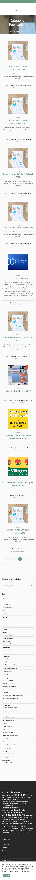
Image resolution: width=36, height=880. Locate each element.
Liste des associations (9, 767)
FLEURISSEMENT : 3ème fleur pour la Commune (18, 488)
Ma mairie (16, 35)
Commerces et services (8, 606)
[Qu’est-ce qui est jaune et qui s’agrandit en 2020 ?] (18, 422)
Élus (5, 656)
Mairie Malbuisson (12, 89)
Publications (6, 660)
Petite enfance (7, 630)
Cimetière (6, 696)
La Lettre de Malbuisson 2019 (18, 394)
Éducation (5, 621)
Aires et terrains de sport (10, 711)
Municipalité (6, 651)
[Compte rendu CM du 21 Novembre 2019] (18, 517)
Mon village (5, 681)
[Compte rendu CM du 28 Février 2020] (18, 325)
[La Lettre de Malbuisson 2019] (18, 378)
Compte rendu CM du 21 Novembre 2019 (18, 535)
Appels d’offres (8, 647)
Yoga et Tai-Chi (7, 752)
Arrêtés (6, 665)
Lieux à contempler (8, 758)
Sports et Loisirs (6, 709)
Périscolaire (6, 626)
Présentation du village (9, 690)
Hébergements (7, 611)
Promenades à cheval (9, 736)
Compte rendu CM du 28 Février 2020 (18, 342)
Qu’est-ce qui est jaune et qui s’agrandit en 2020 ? (18, 440)
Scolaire (5, 633)
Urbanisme (6, 678)
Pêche (5, 733)
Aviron (5, 714)
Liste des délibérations (10, 672)
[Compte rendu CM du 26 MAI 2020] (18, 215)
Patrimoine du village (9, 687)
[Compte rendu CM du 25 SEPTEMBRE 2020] (18, 107)
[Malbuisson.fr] (18, 7)
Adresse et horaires (8, 639)
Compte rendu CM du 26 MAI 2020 (18, 231)
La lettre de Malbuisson (25, 404)
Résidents (4, 854)
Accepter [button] (6, 876)
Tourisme (4, 755)
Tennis (4, 745)
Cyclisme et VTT (7, 727)
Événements (5, 861)
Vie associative (6, 764)
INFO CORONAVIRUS (18, 282)
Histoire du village (8, 684)
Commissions (7, 653)
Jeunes (5, 623)
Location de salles (8, 642)
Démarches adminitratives (10, 702)
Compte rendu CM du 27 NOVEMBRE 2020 (18, 72)
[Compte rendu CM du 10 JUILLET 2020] (18, 161)
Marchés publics (7, 645)
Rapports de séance (25, 89)
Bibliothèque (6, 718)
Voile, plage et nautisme (10, 749)
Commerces (6, 608)
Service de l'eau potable (10, 705)
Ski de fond (6, 742)
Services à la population (9, 693)
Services (5, 617)
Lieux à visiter (7, 761)
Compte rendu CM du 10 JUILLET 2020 (18, 179)
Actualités (25, 306)
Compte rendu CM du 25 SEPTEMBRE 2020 (18, 125)
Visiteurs (4, 857)
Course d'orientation (9, 724)
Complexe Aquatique (9, 721)
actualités (5, 602)
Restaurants (6, 614)
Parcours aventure (8, 730)
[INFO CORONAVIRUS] (18, 265)
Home (10, 35)
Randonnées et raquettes (10, 739)
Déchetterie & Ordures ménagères (13, 699)
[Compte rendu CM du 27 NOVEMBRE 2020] (18, 54)
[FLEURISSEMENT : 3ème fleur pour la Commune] (18, 470)
